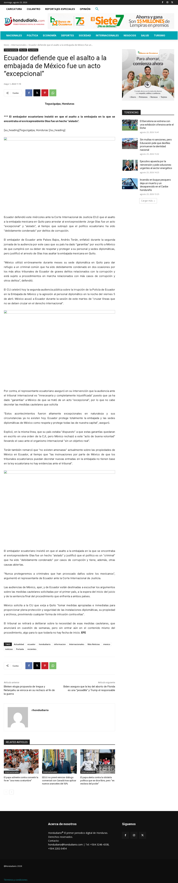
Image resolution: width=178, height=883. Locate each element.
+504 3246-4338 (99, 844)
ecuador (31, 644)
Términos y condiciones (15, 879)
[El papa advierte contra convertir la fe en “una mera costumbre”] (21, 761)
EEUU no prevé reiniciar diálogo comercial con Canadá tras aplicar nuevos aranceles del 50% (59, 780)
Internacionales (18, 44)
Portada (20, 649)
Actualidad (19, 644)
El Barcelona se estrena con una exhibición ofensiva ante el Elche (157, 124)
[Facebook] (163, 3)
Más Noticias (94, 644)
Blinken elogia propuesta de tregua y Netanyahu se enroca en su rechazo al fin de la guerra (29, 690)
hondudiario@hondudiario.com (65, 844)
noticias (9, 649)
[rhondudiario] (18, 717)
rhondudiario (40, 710)
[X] (172, 3)
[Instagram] (167, 3)
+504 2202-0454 (57, 848)
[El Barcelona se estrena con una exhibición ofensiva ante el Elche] (130, 125)
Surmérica (33, 50)
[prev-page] (6, 792)
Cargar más (147, 200)
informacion (60, 644)
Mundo (23, 50)
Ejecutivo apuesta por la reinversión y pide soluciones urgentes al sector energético (156, 165)
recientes (31, 649)
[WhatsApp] (52, 92)
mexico (106, 644)
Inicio (6, 44)
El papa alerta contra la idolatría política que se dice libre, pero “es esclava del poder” (97, 780)
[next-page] (11, 792)
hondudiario (45, 644)
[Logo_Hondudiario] (24, 21)
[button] (97, 9)
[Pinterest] (44, 92)
